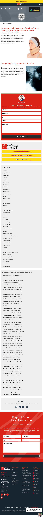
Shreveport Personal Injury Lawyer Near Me (12, 350)
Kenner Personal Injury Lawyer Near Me (11, 357)
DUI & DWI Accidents (26, 472)
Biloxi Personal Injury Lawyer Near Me (11, 394)
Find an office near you (21, 159)
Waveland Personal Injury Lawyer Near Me (12, 345)
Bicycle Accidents (6, 173)
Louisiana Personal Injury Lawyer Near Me (12, 308)
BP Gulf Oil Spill (6, 175)
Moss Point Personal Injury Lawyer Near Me (12, 294)
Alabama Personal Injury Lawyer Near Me (12, 282)
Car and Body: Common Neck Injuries (17, 63)
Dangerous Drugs (6, 191)
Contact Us (14, 484)
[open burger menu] (2, 4)
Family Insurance (6, 203)
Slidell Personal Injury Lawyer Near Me (11, 385)
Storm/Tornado (25, 479)
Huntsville (36, 479)
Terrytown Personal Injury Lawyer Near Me (12, 287)
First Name (5, 109)
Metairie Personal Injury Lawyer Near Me (12, 289)
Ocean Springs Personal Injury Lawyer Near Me (13, 331)
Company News (6, 189)
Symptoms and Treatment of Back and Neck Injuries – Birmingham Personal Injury (20, 29)
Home (4, 23)
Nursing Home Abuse (7, 233)
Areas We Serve (14, 472)
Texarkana (36, 493)
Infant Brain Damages (7, 210)
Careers (13, 477)
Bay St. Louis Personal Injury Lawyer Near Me (13, 291)
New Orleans (36, 490)
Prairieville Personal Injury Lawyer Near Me (12, 366)
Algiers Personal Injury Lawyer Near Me (11, 333)
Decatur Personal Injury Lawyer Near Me (12, 322)
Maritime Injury (6, 221)
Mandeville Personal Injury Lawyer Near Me (12, 340)
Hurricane (5, 208)
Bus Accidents (6, 182)
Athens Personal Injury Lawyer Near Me (11, 347)
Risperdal (5, 247)
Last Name (5, 113)
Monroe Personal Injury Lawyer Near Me (12, 310)
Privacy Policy (34, 507)
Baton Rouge (36, 472)
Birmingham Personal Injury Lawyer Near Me (13, 280)
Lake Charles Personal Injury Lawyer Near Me (13, 284)
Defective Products (7, 194)
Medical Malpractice (7, 224)
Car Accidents (6, 184)
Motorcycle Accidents (7, 228)
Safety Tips (5, 249)
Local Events (5, 219)
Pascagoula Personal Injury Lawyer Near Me (12, 301)
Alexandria (36, 470)
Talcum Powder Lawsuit (8, 259)
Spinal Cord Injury (7, 254)
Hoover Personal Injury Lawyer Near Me (12, 368)
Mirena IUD (5, 226)
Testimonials (14, 475)
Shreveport (36, 492)
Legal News (5, 215)
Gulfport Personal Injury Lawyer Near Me (12, 329)
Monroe (35, 487)
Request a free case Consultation (21, 155)
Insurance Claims (6, 212)
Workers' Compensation (8, 263)
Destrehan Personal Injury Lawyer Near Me (12, 312)
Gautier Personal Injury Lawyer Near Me (12, 315)
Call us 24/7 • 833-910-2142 (21, 151)
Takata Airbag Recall (7, 256)
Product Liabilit (6, 245)
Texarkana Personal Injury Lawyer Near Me (12, 298)
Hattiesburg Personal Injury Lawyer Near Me (12, 317)
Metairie (35, 484)
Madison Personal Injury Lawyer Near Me (12, 303)
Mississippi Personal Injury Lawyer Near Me (12, 336)
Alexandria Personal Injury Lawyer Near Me (12, 389)
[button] (34, 9)
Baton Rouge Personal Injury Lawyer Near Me (13, 380)
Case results (14, 474)
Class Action (5, 187)
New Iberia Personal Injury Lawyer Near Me (12, 275)
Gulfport (36, 476)
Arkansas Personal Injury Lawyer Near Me (12, 361)
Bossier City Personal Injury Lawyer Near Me (12, 277)
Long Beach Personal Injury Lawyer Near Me (12, 378)
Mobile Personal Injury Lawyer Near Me (11, 296)
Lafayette (36, 481)
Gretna (35, 475)
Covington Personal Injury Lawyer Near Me (12, 343)
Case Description (8, 443)
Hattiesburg (36, 478)
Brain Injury (5, 177)
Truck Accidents (6, 261)
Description (5, 124)
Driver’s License (6, 198)
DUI (4, 201)
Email (4, 120)
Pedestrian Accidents (7, 238)
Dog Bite (5, 196)
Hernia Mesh (5, 205)
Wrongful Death (6, 266)
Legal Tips (5, 217)
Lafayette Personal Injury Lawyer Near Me (12, 375)
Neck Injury (5, 231)
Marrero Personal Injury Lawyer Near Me (12, 373)
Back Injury (5, 170)
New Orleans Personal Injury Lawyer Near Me (13, 305)
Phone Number (6, 117)
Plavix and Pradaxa (7, 242)
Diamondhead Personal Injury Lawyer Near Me (13, 364)
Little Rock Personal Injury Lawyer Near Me (12, 324)
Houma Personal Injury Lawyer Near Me (12, 382)
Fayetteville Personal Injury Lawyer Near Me (12, 352)
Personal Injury (6, 240)
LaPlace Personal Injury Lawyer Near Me (12, 392)
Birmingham (36, 473)
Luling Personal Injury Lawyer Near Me (11, 338)
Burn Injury (5, 180)
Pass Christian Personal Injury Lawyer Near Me (13, 319)
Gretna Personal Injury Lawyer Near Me (11, 359)
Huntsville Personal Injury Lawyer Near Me (12, 371)
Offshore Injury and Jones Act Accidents (11, 235)
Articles (13, 478)
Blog (6, 23)
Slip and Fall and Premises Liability (10, 252)
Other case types (25, 492)
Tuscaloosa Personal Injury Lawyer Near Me (12, 326)
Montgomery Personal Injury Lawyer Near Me (13, 354)
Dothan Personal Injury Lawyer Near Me (12, 387)
